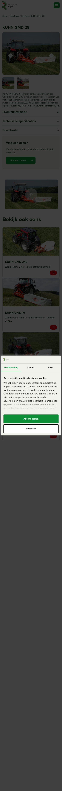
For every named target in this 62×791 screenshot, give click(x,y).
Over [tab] (50, 367)
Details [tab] (31, 367)
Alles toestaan (31, 418)
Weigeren (31, 428)
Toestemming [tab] (11, 367)
